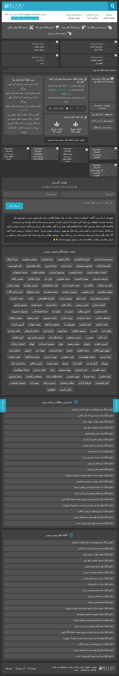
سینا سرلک (12, 259)
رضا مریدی (105, 357)
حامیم (70, 350)
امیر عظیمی (87, 292)
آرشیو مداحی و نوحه (56, 33)
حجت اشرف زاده (71, 285)
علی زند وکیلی (105, 285)
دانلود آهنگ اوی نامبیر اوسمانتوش (99, 433)
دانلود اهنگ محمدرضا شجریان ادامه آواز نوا (66, 80)
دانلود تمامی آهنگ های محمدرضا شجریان (66, 140)
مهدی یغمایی (73, 376)
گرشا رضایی (99, 305)
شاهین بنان (14, 350)
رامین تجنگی (36, 363)
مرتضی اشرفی (100, 279)
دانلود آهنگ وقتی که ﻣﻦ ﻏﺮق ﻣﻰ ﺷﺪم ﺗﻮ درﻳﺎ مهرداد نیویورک (88, 505)
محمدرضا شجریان (63, 89)
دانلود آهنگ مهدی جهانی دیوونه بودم (98, 421)
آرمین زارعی (18, 324)
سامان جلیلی (38, 272)
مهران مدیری (50, 357)
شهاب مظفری (105, 292)
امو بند (94, 331)
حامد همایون (101, 311)
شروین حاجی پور (36, 337)
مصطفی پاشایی (34, 376)
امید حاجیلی (101, 324)
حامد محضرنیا (51, 292)
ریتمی (69, 93)
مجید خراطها (33, 292)
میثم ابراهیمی (75, 272)
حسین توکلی (84, 311)
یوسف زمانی (65, 298)
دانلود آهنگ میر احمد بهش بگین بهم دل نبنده (94, 523)
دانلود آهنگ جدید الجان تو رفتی (100, 463)
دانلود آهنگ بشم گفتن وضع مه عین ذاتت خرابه (94, 493)
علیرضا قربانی (103, 266)
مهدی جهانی (34, 324)
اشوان (87, 344)
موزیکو (9, 668)
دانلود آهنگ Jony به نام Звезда (100, 451)
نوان (61, 344)
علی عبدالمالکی (50, 285)
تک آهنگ (97, 127)
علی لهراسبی (15, 266)
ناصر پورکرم (14, 331)
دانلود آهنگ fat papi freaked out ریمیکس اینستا (93, 487)
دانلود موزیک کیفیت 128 (57, 130)
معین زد (89, 337)
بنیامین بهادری (31, 285)
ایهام (32, 344)
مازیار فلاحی (34, 279)
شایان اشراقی (32, 331)
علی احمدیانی (102, 383)
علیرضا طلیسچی (46, 298)
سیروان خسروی (20, 311)
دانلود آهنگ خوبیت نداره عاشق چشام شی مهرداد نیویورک (89, 475)
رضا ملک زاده (55, 337)
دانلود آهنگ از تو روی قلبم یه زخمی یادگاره (95, 511)
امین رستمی (82, 305)
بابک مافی (66, 305)
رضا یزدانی (66, 266)
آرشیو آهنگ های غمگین (17, 27)
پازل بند (48, 279)
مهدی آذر (34, 383)
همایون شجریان (84, 266)
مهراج (105, 363)
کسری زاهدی (101, 344)
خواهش (51, 389)
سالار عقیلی (64, 259)
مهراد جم (40, 350)
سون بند (69, 311)
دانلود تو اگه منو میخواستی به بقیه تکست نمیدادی (92, 409)
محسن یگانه (17, 279)
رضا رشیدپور (15, 376)
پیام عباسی (104, 376)
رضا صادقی (47, 259)
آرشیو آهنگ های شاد (44, 27)
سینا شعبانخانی (40, 311)
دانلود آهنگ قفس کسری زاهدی (100, 469)
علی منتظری (68, 357)
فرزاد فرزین (50, 266)
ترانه (68, 85)
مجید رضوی (73, 344)
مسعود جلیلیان (79, 331)
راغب (30, 298)
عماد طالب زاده (54, 376)
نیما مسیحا (89, 376)
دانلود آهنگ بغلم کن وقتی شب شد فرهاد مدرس (93, 517)
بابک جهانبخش (33, 266)
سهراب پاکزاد (15, 318)
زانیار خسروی (50, 318)
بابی (52, 370)
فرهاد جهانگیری (21, 370)
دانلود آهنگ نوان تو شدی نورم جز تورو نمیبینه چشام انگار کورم (87, 499)
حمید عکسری (98, 370)
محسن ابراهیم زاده (99, 298)
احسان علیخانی (17, 383)
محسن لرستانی (46, 344)
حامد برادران (39, 370)
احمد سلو (81, 298)
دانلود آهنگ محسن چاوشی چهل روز (98, 427)
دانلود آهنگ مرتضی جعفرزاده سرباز (98, 439)
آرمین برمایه (49, 383)
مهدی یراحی (13, 285)
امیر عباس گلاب (14, 292)
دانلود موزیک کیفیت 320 (76, 130)
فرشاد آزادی (85, 383)
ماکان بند (88, 285)
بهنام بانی (106, 331)
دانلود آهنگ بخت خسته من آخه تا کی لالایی (95, 415)
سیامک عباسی (102, 318)
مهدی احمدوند (81, 279)
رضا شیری (51, 305)
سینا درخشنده (84, 318)
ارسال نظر (14, 206)
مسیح (65, 363)
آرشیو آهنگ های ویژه (70, 27)
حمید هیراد (36, 305)
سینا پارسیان (55, 350)
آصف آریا (77, 363)
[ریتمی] (55, 6)
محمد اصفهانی (20, 272)
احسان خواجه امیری (96, 272)
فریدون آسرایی (56, 272)
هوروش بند (69, 324)
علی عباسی (14, 357)
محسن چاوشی (29, 259)
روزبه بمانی (66, 318)
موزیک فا (32, 668)
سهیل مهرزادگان (102, 350)
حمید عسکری (63, 279)
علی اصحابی (81, 370)
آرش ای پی (91, 363)
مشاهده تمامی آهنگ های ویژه (104, 70)
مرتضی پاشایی (69, 292)
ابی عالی (102, 337)
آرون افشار (17, 337)
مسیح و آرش (20, 305)
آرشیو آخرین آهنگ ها (97, 27)
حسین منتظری (74, 337)
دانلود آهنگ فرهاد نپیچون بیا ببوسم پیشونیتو (95, 481)
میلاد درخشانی (67, 383)
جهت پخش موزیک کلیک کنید (25, 18)
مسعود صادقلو (52, 324)
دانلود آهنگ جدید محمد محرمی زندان (97, 457)
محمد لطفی (83, 350)
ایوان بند (56, 311)
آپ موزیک (20, 668)
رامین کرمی (65, 389)
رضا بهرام (62, 331)
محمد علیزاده (16, 298)
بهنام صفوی (65, 370)
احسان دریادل (18, 344)
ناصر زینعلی (33, 318)
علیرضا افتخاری (82, 259)
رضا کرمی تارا (18, 363)
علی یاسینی (85, 324)
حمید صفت (52, 363)
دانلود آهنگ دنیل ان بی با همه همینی (98, 445)
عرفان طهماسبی (87, 357)
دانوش (28, 350)
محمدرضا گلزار (32, 357)
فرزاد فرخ (48, 331)
